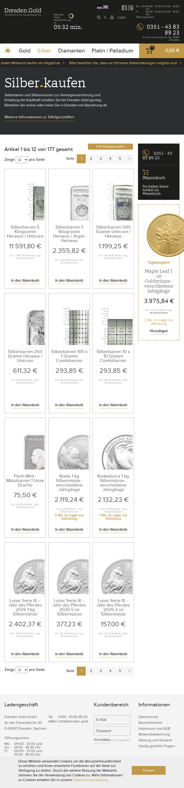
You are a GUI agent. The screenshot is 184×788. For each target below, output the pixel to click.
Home (7, 52)
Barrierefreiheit (150, 723)
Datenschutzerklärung (90, 780)
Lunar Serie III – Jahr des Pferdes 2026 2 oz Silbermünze (113, 607)
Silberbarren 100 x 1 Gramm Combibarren (69, 356)
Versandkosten (25, 258)
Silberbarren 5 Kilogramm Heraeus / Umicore (25, 232)
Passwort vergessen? (116, 740)
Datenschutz (148, 717)
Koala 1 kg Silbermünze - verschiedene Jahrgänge (69, 483)
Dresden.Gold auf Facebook (124, 8)
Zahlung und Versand (155, 740)
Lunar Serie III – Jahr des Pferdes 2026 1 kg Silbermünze (25, 607)
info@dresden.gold (73, 721)
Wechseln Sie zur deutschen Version (99, 7)
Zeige (9, 159)
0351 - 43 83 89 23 (163, 29)
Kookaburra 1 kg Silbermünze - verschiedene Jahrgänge (113, 483)
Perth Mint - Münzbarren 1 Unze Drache (25, 481)
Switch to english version (105, 7)
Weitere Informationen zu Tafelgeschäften (39, 117)
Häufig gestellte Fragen (156, 746)
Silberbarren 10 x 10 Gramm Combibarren (113, 356)
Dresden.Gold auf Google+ (130, 8)
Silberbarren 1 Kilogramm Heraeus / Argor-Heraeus (69, 234)
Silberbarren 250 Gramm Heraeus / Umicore (25, 356)
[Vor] (129, 158)
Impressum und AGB (154, 729)
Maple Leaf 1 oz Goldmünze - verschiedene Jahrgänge (158, 281)
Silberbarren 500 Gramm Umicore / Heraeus (113, 232)
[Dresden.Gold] (22, 14)
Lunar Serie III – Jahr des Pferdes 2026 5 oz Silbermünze (69, 607)
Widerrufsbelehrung (154, 734)
